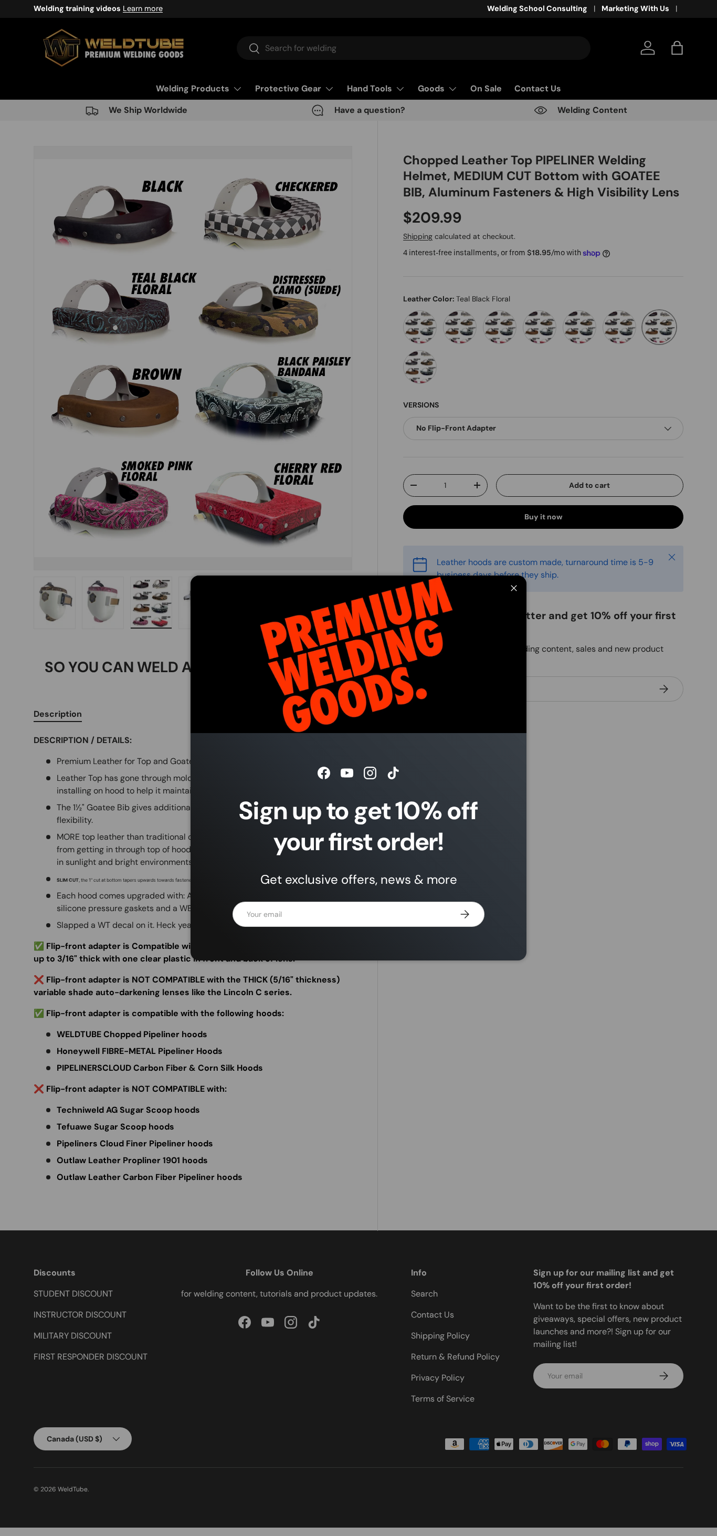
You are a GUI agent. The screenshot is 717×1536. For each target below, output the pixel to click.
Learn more (143, 8)
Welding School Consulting (537, 8)
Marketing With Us (635, 8)
